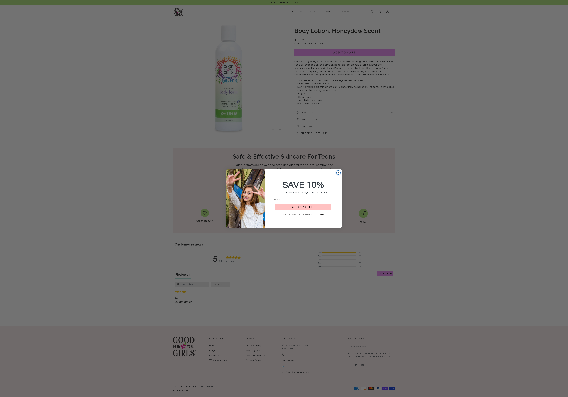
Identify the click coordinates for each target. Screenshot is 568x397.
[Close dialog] (338, 172)
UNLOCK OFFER (303, 207)
